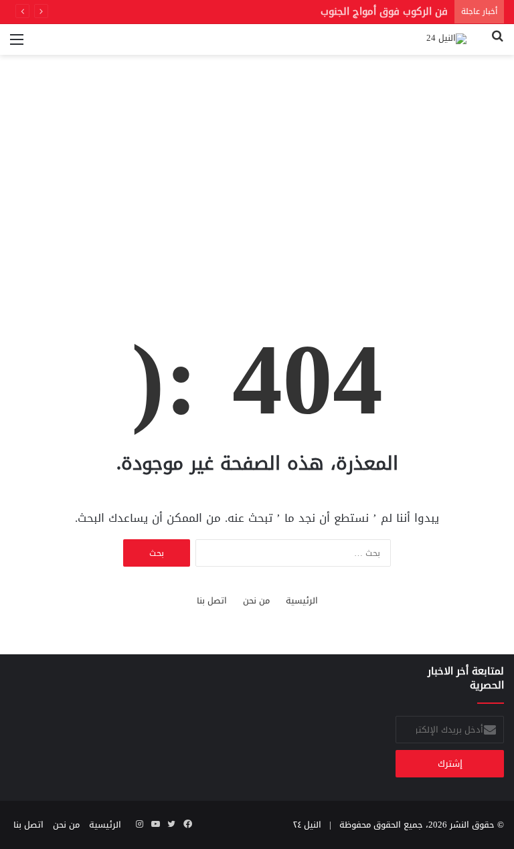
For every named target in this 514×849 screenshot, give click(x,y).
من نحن (256, 600)
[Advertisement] (257, 196)
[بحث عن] (497, 44)
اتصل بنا (212, 600)
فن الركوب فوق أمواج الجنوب (384, 11)
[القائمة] (16, 44)
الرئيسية (302, 600)
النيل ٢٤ (307, 824)
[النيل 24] (446, 39)
